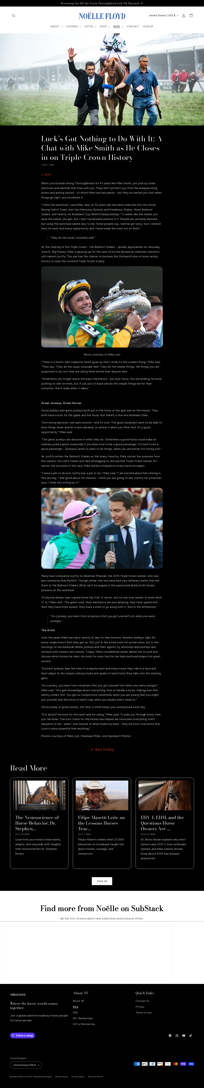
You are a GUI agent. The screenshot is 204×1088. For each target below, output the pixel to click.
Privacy (140, 1006)
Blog (75, 1006)
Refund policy (61, 1077)
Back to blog (104, 749)
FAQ (75, 1012)
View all (102, 881)
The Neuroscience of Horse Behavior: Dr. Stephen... (37, 823)
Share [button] (47, 174)
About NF (78, 1000)
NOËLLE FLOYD (25, 1077)
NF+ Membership (83, 1018)
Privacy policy (78, 1077)
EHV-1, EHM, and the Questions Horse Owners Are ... (162, 823)
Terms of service (95, 1077)
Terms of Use (144, 1012)
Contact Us (142, 1000)
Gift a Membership (84, 1024)
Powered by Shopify (42, 1077)
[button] (13, 15)
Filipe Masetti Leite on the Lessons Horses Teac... (101, 823)
